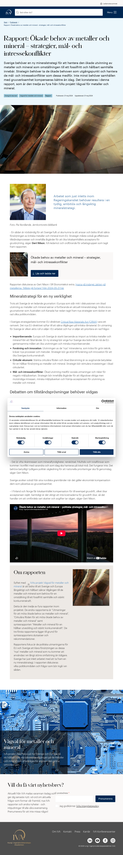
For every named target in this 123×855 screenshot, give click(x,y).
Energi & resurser (11, 96)
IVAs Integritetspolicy (87, 806)
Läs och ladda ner (45, 273)
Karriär (86, 831)
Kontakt (67, 831)
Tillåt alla (96, 452)
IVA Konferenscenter (104, 831)
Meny (110, 12)
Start (5, 22)
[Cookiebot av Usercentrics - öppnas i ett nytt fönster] (103, 401)
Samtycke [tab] (25, 408)
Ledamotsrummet (110, 4)
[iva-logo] (9, 12)
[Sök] (17, 12)
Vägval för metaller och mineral (31, 96)
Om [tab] (97, 408)
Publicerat (13, 22)
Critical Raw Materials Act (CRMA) (79, 321)
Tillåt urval (61, 452)
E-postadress (62, 793)
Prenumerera (105, 798)
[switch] (48, 442)
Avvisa (26, 452)
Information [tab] (61, 408)
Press (77, 831)
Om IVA (56, 831)
